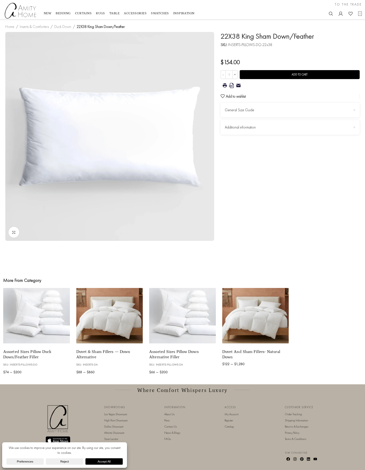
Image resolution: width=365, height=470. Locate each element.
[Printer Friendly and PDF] (290, 85)
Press (167, 420)
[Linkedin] (308, 459)
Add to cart (299, 74)
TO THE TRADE (348, 4)
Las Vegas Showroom (115, 414)
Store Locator (111, 439)
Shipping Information (296, 420)
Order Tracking (293, 414)
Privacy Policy (292, 433)
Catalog (229, 426)
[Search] (331, 13)
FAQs (167, 439)
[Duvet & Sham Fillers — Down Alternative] (109, 315)
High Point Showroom (116, 420)
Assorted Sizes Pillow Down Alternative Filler (174, 354)
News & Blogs (172, 433)
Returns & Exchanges (296, 426)
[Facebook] (288, 459)
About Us (169, 414)
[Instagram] (294, 459)
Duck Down (62, 26)
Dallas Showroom (114, 426)
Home (9, 26)
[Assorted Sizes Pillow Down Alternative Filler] (182, 316)
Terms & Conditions (295, 439)
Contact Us (170, 426)
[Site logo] (21, 10)
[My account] (340, 13)
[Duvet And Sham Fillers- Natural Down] (255, 315)
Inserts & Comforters (34, 26)
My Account (231, 414)
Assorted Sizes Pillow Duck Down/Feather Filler (27, 354)
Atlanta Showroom (114, 433)
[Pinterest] (301, 459)
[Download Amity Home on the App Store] (58, 440)
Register (229, 420)
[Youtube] (315, 459)
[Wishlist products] (350, 13)
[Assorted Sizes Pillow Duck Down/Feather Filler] (36, 315)
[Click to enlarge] (14, 232)
